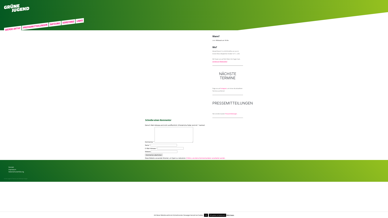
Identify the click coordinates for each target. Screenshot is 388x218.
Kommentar (149, 142)
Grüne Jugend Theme (10, 179)
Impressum (12, 169)
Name (147, 145)
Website (148, 151)
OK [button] (206, 215)
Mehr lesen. (230, 215)
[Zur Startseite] (16, 11)
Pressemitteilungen (35, 26)
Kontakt (11, 167)
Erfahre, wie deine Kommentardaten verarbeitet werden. (205, 158)
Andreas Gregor (23, 179)
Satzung (55, 23)
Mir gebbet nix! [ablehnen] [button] (217, 215)
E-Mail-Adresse (151, 148)
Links (80, 21)
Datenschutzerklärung (16, 172)
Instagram (224, 88)
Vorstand (68, 22)
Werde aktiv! (12, 29)
